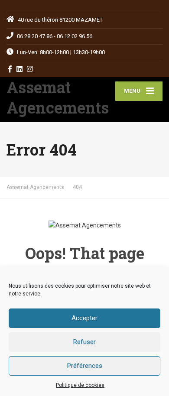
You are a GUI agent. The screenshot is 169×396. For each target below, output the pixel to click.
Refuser (84, 342)
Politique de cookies (80, 385)
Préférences (84, 366)
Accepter (85, 318)
